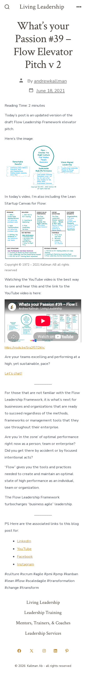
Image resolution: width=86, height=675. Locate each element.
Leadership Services (43, 633)
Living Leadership (43, 602)
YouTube (24, 548)
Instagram (25, 564)
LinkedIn (24, 541)
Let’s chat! (13, 373)
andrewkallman (50, 81)
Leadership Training (43, 612)
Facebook (25, 556)
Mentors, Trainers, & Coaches (43, 623)
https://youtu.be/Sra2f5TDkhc (25, 347)
